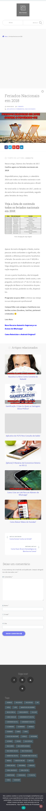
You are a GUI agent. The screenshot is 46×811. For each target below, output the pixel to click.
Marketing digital (12, 755)
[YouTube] (30, 680)
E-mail (6, 614)
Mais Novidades (30, 109)
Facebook (10, 731)
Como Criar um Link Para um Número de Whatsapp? (23, 493)
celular (34, 712)
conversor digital (12, 722)
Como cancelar (11, 717)
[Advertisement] (23, 62)
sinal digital (25, 770)
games (18, 731)
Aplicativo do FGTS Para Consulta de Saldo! (23, 436)
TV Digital (32, 775)
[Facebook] (14, 680)
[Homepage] (23, 9)
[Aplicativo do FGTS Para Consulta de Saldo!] (23, 415)
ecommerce (21, 726)
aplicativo (19, 702)
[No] (43, 802)
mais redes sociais (12, 751)
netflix (31, 760)
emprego (31, 726)
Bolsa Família (11, 712)
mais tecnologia (27, 751)
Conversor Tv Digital (28, 722)
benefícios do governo (28, 707)
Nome (6, 605)
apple (8, 707)
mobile (9, 760)
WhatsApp (17, 780)
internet (9, 741)
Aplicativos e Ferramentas (15, 109)
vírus (8, 780)
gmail (26, 731)
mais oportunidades (24, 746)
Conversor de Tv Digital (27, 717)
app (38, 702)
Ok (23, 808)
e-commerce (10, 726)
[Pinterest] (22, 688)
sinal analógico (12, 770)
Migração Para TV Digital (29, 755)
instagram (34, 736)
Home (6, 36)
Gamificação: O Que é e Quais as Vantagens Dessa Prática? (23, 407)
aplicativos (29, 702)
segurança (22, 765)
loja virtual (28, 741)
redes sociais (11, 765)
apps (15, 707)
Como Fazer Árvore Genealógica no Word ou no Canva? (23, 549)
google (24, 736)
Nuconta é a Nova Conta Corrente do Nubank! (23, 378)
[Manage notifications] (41, 806)
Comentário (8, 577)
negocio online (20, 760)
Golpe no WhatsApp (12, 736)
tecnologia (21, 775)
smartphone (10, 775)
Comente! (20, 106)
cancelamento (23, 712)
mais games (10, 746)
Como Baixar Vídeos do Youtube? (23, 522)
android (9, 702)
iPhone (18, 741)
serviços (31, 765)
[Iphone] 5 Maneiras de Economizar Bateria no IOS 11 (23, 464)
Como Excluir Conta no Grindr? (21, 538)
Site (5, 623)
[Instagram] (22, 680)
